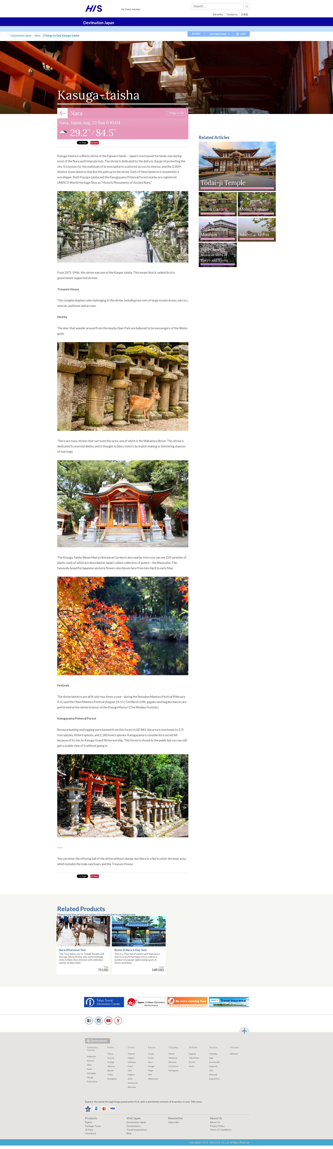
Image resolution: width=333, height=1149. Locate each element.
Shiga (150, 1070)
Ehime (192, 1062)
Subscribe (218, 14)
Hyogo (151, 1066)
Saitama (111, 1066)
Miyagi (90, 1077)
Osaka (151, 1053)
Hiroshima (173, 1066)
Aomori (90, 1060)
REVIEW (196, 33)
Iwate (89, 1069)
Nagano (131, 1074)
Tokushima (194, 1058)
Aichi (130, 1078)
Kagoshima (214, 1078)
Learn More (83, 941)
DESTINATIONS (217, 34)
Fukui (130, 1066)
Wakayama (153, 1078)
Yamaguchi (173, 1070)
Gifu (130, 1070)
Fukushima (92, 1081)
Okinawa (234, 1053)
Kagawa (192, 1053)
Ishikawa (132, 1062)
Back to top (244, 1030)
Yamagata (91, 1073)
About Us (215, 1122)
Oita (211, 1070)
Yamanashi (133, 1083)
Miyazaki (213, 1074)
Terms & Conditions (221, 1129)
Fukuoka (213, 1053)
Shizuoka (132, 1087)
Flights (88, 1122)
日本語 (244, 14)
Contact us (232, 14)
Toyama (131, 1053)
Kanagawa (112, 1078)
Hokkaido (91, 1056)
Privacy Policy (217, 1126)
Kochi (191, 1066)
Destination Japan (98, 22)
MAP (242, 33)
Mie (150, 1074)
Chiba (110, 1074)
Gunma (110, 1058)
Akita (89, 1065)
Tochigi (110, 1062)
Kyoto (151, 1058)
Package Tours (93, 1126)
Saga (211, 1058)
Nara (37, 35)
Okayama (172, 1058)
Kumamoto (214, 1062)
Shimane (172, 1062)
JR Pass (89, 1129)
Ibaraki (110, 1070)
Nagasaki (213, 1066)
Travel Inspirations (137, 1129)
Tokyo (110, 1053)
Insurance (90, 1133)
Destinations (99, 1040)
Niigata (131, 1058)
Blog (129, 1133)
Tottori (171, 1053)
